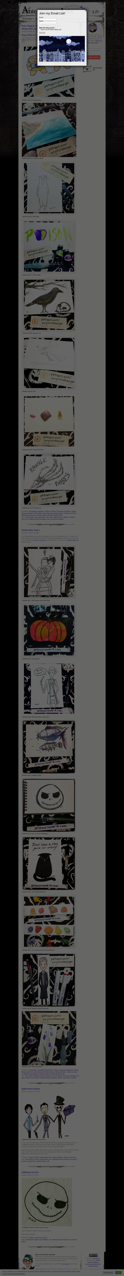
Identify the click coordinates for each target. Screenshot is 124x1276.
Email (41, 17)
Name (41, 21)
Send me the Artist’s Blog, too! (50, 29)
